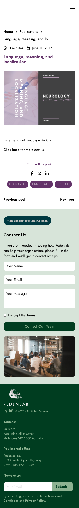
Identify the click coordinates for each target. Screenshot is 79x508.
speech (63, 184)
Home (8, 31)
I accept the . (22, 315)
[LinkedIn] (47, 173)
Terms (31, 315)
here (15, 149)
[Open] (72, 10)
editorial (17, 184)
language (41, 184)
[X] (39, 173)
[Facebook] (32, 173)
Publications (29, 31)
